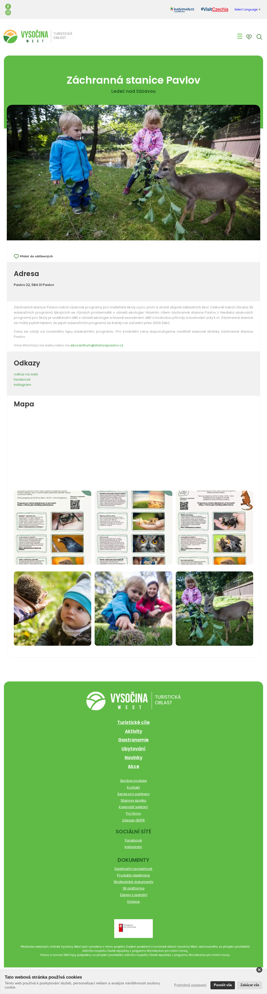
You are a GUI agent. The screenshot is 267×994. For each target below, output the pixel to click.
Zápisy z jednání (133, 894)
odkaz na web (26, 374)
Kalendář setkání (133, 806)
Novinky (133, 757)
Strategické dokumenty (133, 881)
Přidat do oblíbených (36, 256)
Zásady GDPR (133, 820)
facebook (22, 379)
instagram (22, 384)
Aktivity (133, 731)
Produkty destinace (133, 875)
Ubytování (133, 749)
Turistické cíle (133, 722)
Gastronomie (133, 740)
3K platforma (133, 888)
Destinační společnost (133, 868)
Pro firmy (133, 813)
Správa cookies (133, 780)
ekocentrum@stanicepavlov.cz (96, 345)
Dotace (133, 901)
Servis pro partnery (133, 793)
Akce (133, 766)
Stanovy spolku (133, 800)
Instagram (133, 846)
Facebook (133, 840)
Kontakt (133, 787)
